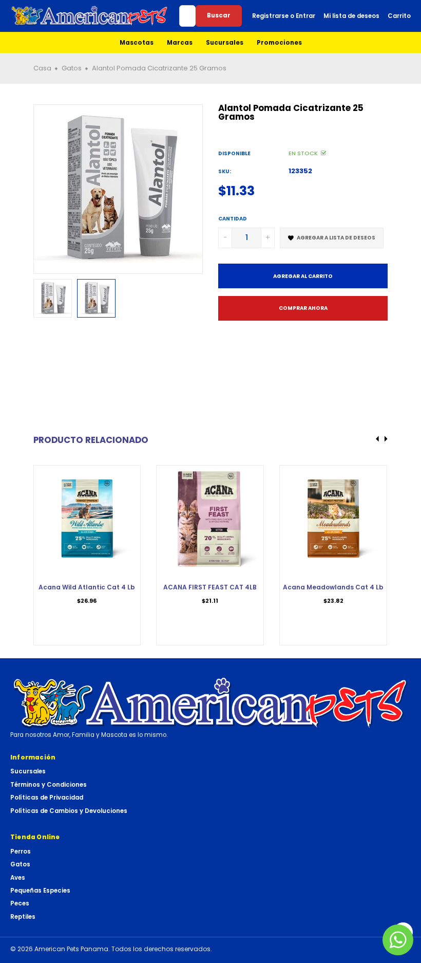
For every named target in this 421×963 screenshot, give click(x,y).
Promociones (279, 43)
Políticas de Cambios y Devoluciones (68, 811)
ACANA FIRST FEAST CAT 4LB (210, 587)
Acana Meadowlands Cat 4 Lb (333, 587)
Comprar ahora (303, 308)
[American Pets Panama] (89, 16)
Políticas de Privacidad (46, 797)
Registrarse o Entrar (283, 16)
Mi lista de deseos (351, 16)
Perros (20, 851)
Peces (19, 903)
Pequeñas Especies (40, 890)
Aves (17, 878)
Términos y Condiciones (48, 785)
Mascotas (137, 43)
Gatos (20, 864)
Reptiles (22, 917)
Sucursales (224, 43)
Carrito (399, 16)
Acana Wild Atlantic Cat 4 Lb (87, 587)
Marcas (180, 43)
